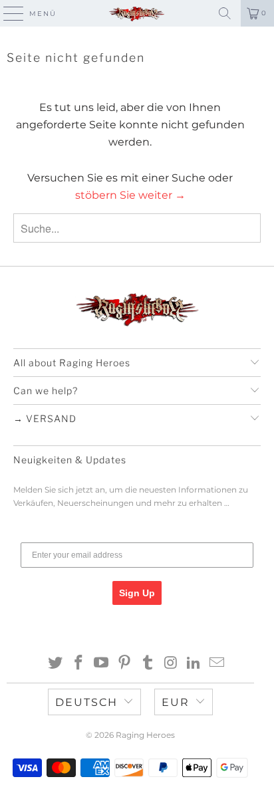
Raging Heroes (145, 735)
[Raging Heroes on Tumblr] (148, 663)
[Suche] (224, 13)
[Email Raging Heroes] (217, 663)
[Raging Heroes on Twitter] (56, 663)
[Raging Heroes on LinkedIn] (194, 663)
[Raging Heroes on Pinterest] (125, 663)
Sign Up (137, 593)
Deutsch (86, 702)
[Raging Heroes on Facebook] (78, 663)
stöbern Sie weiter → (130, 195)
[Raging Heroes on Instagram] (171, 663)
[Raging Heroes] (137, 13)
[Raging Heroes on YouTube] (102, 663)
